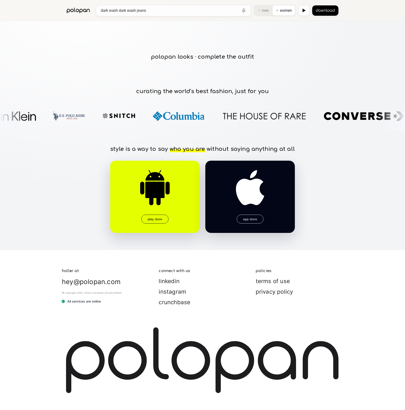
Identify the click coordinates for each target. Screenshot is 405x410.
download (325, 10)
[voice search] (244, 10)
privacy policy (274, 291)
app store (250, 219)
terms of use (273, 281)
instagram (172, 291)
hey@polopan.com (91, 282)
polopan (78, 10)
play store (155, 219)
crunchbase (174, 302)
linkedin (169, 281)
